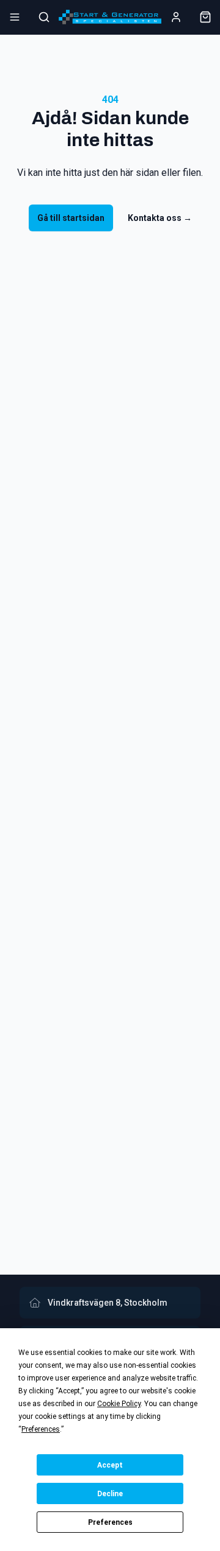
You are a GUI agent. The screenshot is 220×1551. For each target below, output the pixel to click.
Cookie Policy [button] (119, 1403)
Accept (110, 1465)
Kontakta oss (160, 218)
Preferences (110, 1522)
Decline (110, 1494)
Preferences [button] (40, 1429)
